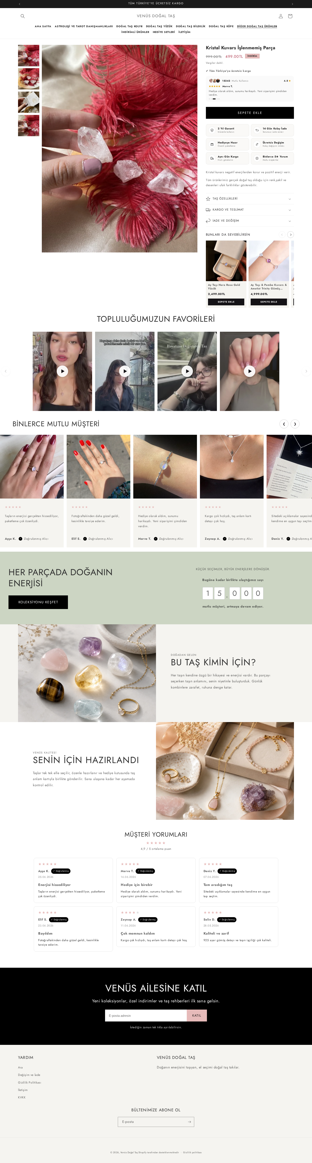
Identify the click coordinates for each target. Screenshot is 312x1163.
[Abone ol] (189, 1122)
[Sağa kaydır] (290, 232)
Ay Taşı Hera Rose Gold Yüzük (224, 285)
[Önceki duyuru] (19, 4)
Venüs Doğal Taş (129, 1152)
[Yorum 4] (217, 97)
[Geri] (5, 369)
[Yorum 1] (209, 97)
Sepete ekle (226, 300)
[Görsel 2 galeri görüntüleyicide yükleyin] (28, 78)
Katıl (196, 1013)
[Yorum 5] (218, 97)
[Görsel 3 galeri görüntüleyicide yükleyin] (28, 102)
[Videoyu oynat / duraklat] (62, 369)
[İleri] (306, 369)
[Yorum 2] (211, 97)
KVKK (21, 1097)
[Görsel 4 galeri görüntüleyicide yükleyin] (28, 125)
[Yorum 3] (214, 97)
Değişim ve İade (29, 1075)
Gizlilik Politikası (29, 1082)
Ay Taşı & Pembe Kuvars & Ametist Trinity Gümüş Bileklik (269, 285)
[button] (22, 16)
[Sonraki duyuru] (292, 4)
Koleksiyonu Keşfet (38, 600)
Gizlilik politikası (192, 1152)
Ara (20, 1067)
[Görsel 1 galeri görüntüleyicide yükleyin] (28, 55)
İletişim (23, 1090)
